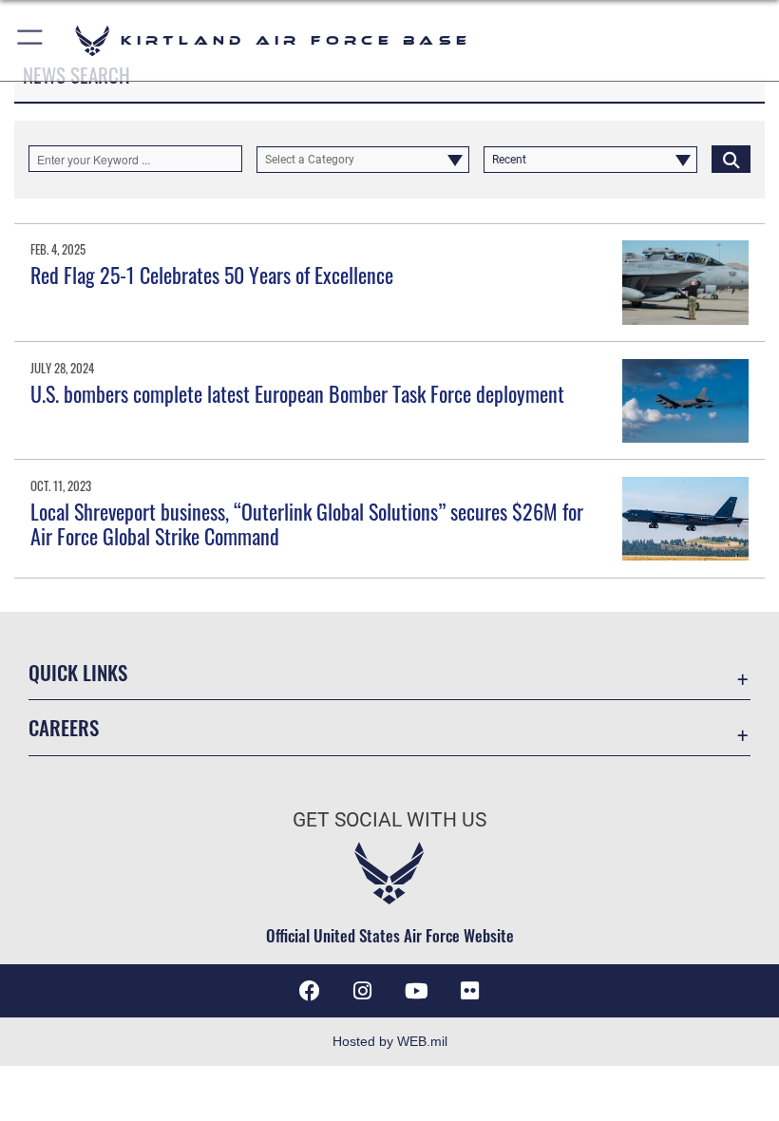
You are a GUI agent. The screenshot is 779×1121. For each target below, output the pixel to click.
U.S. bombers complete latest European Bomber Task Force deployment (297, 393)
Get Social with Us (389, 819)
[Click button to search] (731, 158)
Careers (63, 727)
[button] (31, 40)
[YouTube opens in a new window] (416, 991)
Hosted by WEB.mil (389, 1041)
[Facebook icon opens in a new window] (309, 991)
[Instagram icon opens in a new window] (363, 991)
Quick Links (77, 672)
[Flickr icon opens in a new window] (469, 991)
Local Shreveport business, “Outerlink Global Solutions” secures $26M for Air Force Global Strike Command (306, 523)
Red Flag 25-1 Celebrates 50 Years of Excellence (211, 274)
